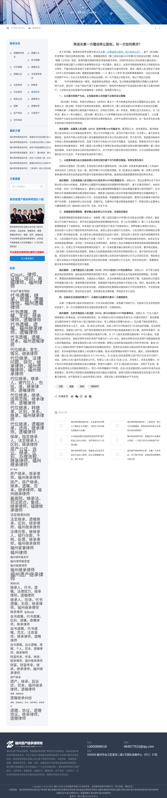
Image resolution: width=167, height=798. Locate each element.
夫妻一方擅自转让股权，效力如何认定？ (120, 52)
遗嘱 (12, 694)
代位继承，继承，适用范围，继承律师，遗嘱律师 (27, 399)
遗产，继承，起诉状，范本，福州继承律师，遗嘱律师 (26, 685)
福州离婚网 (52, 790)
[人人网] (90, 396)
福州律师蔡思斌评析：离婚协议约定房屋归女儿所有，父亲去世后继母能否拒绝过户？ (31, 137)
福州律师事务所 (19, 557)
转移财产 (95, 386)
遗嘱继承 (20, 694)
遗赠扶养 (35, 106)
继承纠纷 (29, 612)
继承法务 (81, 12)
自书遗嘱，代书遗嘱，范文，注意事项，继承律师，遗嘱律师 (25, 634)
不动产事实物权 (20, 291)
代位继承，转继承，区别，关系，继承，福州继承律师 (27, 413)
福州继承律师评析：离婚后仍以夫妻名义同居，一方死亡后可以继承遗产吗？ (143, 438)
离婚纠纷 (14, 583)
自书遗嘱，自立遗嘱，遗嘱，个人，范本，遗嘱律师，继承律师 (26, 648)
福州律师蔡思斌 (20, 561)
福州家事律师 (22, 548)
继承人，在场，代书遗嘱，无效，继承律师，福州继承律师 (26, 604)
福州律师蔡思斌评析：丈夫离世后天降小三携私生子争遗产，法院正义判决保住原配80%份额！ (87, 426)
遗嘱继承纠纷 (21, 698)
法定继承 (18, 85)
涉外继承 (18, 120)
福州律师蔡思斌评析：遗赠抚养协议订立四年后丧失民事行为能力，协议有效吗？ (31, 163)
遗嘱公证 (18, 74)
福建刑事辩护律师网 (107, 790)
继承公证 (18, 99)
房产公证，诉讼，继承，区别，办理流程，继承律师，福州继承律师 (25, 457)
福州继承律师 (22, 570)
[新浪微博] (72, 396)
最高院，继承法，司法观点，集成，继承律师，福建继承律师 (26, 504)
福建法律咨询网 (123, 790)
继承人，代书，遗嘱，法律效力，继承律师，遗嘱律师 (25, 591)
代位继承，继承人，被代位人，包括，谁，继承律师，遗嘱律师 (26, 384)
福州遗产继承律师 (26, 576)
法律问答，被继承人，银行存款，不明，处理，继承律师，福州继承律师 (25, 537)
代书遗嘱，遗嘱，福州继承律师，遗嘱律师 (26, 328)
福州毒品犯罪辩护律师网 (87, 790)
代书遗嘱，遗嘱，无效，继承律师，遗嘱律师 (25, 316)
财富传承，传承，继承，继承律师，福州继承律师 (26, 658)
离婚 (71, 386)
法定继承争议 (36, 76)
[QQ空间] (86, 396)
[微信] (77, 396)
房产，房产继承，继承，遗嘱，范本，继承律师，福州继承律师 (26, 488)
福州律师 (18, 553)
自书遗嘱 (35, 60)
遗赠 (16, 106)
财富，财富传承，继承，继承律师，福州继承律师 (26, 669)
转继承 (34, 85)
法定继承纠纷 (20, 515)
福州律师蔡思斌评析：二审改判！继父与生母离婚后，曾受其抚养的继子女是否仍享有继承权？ (143, 426)
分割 (61, 386)
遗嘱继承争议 (19, 55)
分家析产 (35, 113)
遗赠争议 (35, 99)
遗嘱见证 (35, 67)
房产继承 (18, 113)
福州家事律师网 (26, 790)
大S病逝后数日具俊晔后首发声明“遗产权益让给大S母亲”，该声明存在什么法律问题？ (87, 440)
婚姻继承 (93, 12)
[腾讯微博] (81, 396)
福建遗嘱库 (85, 793)
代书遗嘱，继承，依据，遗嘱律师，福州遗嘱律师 (26, 301)
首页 (72, 12)
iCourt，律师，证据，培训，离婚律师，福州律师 (26, 280)
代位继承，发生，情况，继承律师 (26, 352)
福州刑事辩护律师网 (67, 790)
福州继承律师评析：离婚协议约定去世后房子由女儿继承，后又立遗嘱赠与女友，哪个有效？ (87, 455)
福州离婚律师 (18, 565)
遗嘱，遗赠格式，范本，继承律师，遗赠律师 (27, 704)
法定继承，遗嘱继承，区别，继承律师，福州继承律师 (25, 523)
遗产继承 (15, 677)
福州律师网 (153, 790)
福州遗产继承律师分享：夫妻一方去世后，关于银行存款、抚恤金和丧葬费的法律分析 (143, 455)
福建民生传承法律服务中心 (68, 793)
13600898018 (97, 746)
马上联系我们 (27, 258)
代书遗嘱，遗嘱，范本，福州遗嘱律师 (27, 341)
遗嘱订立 (35, 53)
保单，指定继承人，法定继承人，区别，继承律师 (26, 441)
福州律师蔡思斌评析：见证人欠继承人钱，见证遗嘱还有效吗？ (31, 158)
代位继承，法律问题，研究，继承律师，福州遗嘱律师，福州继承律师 (25, 366)
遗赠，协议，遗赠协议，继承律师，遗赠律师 (26, 714)
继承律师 (16, 612)
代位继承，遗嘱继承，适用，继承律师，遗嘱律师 (27, 428)
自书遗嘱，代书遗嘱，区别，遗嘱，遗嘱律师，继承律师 (26, 620)
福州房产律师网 (40, 790)
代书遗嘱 (18, 67)
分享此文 (63, 396)
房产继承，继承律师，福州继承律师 (25, 476)
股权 (82, 386)
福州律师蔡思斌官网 (139, 790)
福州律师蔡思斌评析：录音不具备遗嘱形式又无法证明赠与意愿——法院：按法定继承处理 (31, 147)
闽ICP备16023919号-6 (87, 796)
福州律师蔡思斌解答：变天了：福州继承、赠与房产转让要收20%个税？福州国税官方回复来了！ (31, 153)
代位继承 (18, 92)
